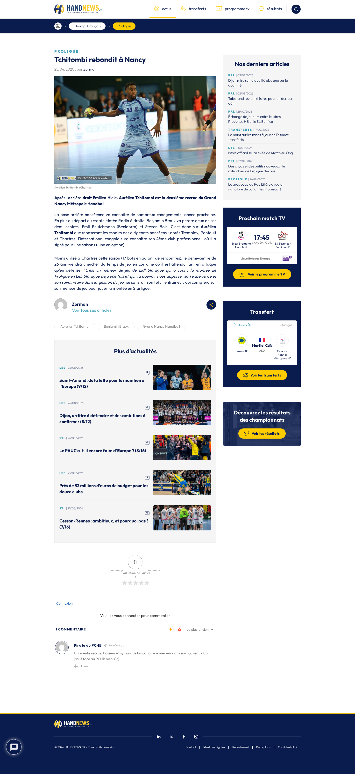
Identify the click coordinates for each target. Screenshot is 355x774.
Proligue (124, 26)
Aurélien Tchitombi (74, 326)
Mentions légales (214, 747)
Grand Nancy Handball (161, 326)
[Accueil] (58, 26)
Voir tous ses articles (92, 310)
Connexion (64, 603)
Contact (190, 747)
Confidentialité (287, 747)
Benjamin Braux (116, 326)
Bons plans (263, 747)
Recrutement (240, 747)
